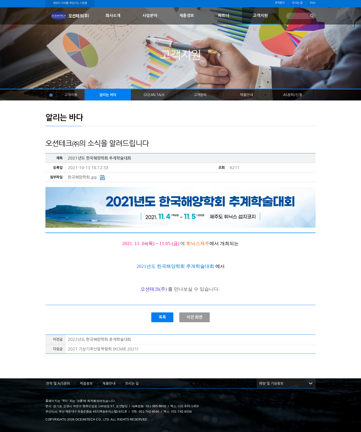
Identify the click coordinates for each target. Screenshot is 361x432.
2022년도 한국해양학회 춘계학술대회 (99, 339)
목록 (162, 317)
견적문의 (280, 2)
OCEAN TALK (154, 95)
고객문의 (200, 95)
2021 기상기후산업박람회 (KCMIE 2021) (103, 349)
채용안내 (246, 95)
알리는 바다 (107, 95)
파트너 (223, 15)
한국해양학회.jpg (82, 177)
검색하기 (312, 16)
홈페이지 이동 (50, 94)
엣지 (65, 401)
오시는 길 (297, 2)
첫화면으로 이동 (70, 16)
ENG (313, 2)
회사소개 (113, 15)
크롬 (80, 401)
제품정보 (186, 15)
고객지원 (260, 15)
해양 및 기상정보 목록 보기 (311, 383)
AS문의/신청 (292, 95)
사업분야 (149, 15)
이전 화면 (194, 317)
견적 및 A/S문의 (58, 383)
